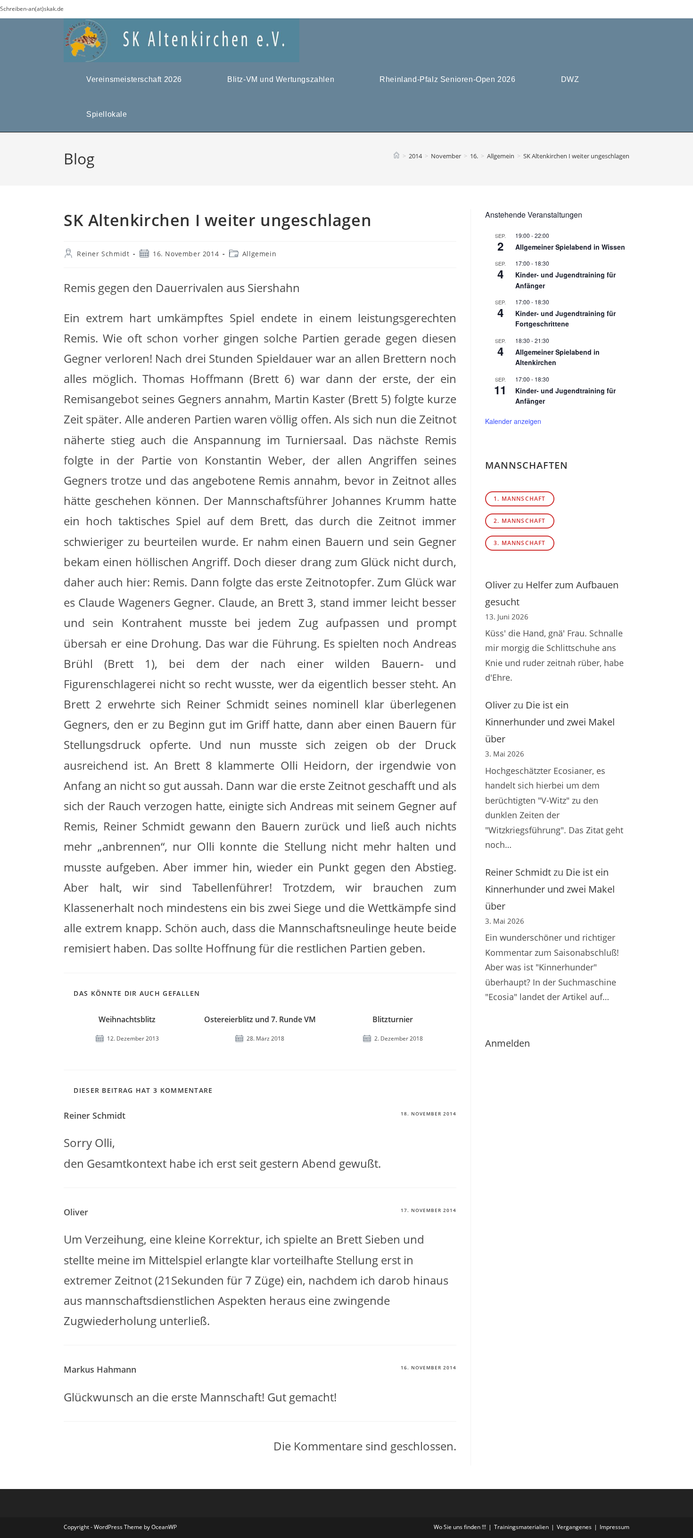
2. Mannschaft (520, 521)
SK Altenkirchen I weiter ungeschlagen (576, 156)
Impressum (614, 1527)
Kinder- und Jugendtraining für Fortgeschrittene (565, 319)
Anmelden (507, 1043)
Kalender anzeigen (513, 421)
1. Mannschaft (520, 499)
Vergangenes (574, 1527)
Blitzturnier (392, 1019)
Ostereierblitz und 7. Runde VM (260, 1019)
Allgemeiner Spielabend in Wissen (570, 247)
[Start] (396, 156)
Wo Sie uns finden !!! (460, 1527)
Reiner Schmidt (103, 253)
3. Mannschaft (520, 543)
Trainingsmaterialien (521, 1527)
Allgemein (259, 253)
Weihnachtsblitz (127, 1019)
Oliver (498, 584)
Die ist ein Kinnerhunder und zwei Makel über (550, 722)
